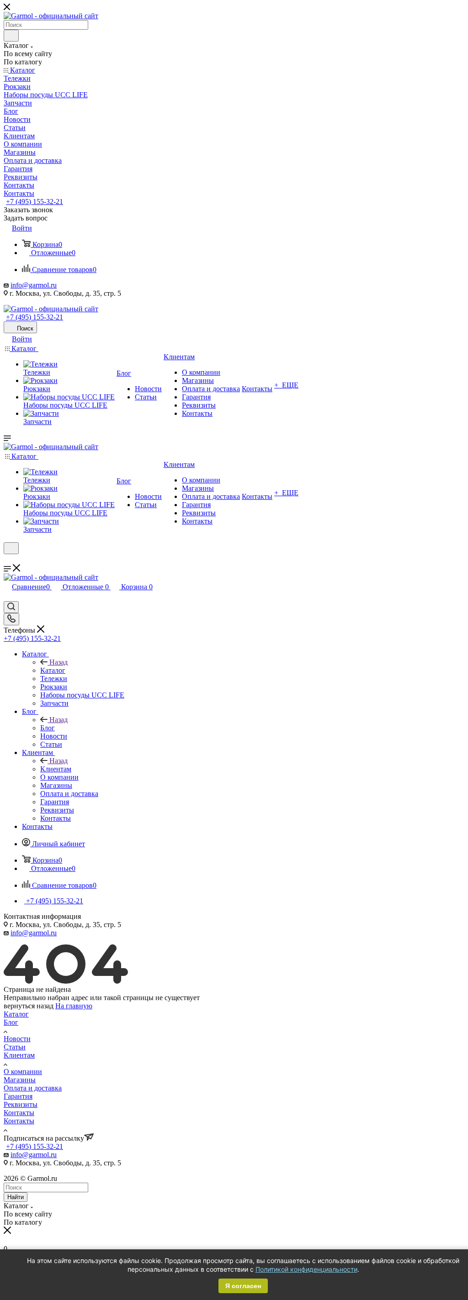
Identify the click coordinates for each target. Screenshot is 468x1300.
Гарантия (18, 1096)
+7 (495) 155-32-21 (34, 201)
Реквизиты (20, 1104)
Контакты (19, 1113)
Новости (17, 1039)
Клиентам (55, 769)
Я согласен (243, 1286)
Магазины (20, 1080)
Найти (15, 1197)
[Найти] (11, 36)
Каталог (52, 670)
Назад (58, 662)
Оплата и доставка (33, 1088)
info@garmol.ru (34, 285)
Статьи (15, 1047)
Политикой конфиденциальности (306, 1269)
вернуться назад (28, 1006)
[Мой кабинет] (8, 560)
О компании (23, 1071)
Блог (47, 728)
